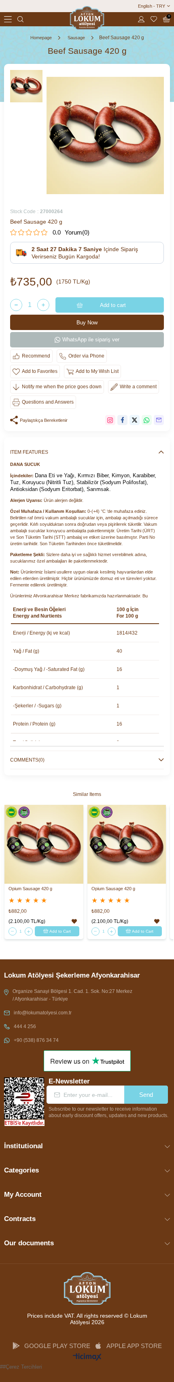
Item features (29, 452)
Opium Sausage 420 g (30, 888)
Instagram (110, 420)
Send (146, 1094)
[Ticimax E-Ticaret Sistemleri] (87, 1357)
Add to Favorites (74, 921)
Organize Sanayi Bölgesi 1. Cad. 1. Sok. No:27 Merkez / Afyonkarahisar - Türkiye (72, 995)
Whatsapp (147, 420)
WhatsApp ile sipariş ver (90, 340)
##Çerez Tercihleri (21, 1367)
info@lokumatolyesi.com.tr (43, 1013)
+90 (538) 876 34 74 (36, 1040)
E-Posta (159, 420)
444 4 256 (25, 1026)
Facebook (122, 420)
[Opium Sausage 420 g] (43, 844)
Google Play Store (57, 1345)
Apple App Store (134, 1345)
